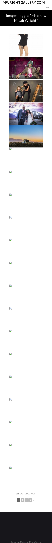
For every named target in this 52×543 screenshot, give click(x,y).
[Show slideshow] (26, 494)
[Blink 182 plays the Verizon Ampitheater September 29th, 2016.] (26, 341)
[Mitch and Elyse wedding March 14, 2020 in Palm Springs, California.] (26, 114)
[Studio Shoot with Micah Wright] (26, 45)
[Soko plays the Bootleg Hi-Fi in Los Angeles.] (26, 68)
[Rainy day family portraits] (26, 273)
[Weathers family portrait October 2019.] (26, 91)
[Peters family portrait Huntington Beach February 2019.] (26, 136)
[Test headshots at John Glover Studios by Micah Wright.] (26, 250)
